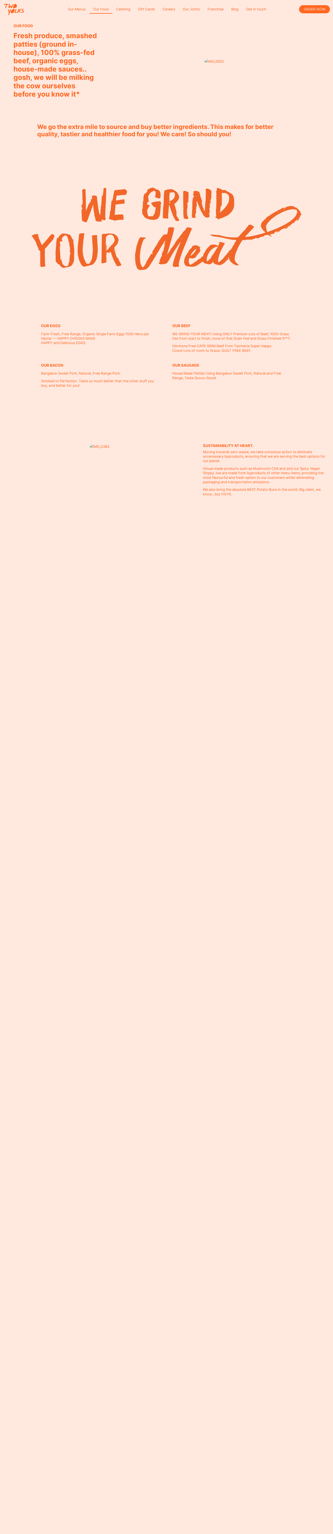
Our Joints (191, 9)
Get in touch (256, 9)
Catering (123, 9)
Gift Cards (146, 9)
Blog (235, 9)
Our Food (100, 9)
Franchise (216, 9)
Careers (168, 9)
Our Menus (77, 9)
